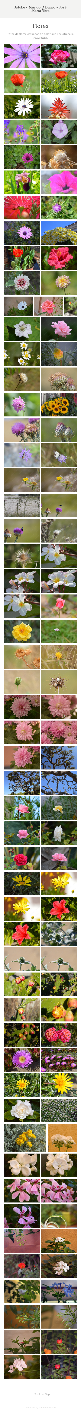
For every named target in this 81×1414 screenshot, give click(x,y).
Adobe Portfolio (47, 1407)
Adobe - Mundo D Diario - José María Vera (41, 9)
